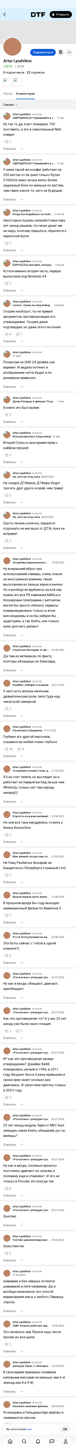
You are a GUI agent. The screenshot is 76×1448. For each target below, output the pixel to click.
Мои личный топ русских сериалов (31, 856)
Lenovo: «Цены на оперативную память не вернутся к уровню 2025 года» (33, 305)
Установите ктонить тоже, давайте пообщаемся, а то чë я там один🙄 (31, 770)
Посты (8, 93)
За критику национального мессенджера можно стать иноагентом (31, 562)
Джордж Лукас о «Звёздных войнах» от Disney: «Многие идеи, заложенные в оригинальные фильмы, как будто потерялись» (31, 1365)
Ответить (9, 149)
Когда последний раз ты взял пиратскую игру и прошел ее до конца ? (33, 214)
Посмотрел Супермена (27, 730)
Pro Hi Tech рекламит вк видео (31, 937)
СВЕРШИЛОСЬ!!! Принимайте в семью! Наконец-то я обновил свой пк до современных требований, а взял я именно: (34, 117)
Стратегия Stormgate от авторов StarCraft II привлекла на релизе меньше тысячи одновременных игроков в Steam (31, 649)
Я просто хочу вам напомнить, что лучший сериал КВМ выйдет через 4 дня (31, 816)
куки (29, 1429)
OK (65, 1429)
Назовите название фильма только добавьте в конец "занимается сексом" (31, 1406)
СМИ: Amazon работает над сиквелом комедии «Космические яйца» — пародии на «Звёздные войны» (31, 1325)
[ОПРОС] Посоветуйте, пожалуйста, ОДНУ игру (33, 264)
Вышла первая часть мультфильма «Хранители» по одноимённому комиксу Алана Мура (31, 896)
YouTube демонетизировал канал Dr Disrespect (31, 1239)
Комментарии (25, 93)
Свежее (8, 105)
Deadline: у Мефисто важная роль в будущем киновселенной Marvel (31, 684)
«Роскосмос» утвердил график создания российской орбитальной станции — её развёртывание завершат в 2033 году (31, 977)
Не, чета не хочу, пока (26, 476)
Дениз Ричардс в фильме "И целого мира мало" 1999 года (34, 401)
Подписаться (43, 52)
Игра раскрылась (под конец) (32, 436)
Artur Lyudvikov (22, 114)
